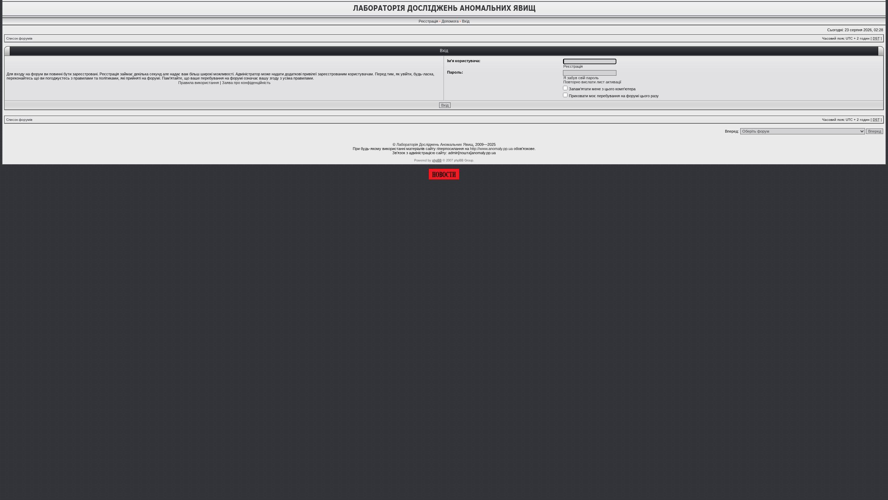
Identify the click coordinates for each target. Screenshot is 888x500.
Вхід (465, 21)
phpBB (437, 160)
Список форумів (19, 38)
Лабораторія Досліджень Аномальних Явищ (434, 144)
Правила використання (198, 83)
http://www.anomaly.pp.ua (491, 149)
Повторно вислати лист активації (592, 82)
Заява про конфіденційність (246, 83)
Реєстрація (428, 21)
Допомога (450, 21)
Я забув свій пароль (581, 78)
